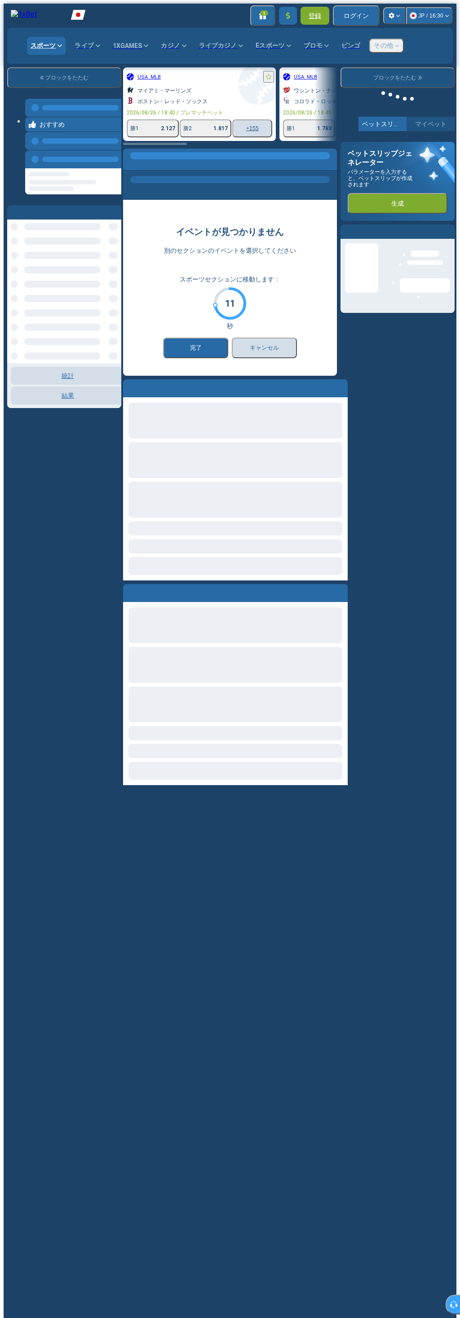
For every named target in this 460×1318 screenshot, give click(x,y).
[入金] (288, 16)
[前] (32, 591)
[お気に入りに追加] (170, 77)
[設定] (394, 15)
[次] (52, 591)
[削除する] (328, 591)
